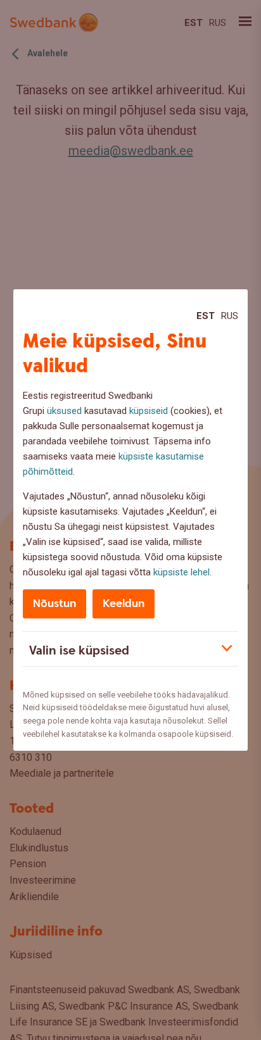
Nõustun (54, 603)
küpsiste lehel (181, 572)
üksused (64, 411)
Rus (229, 316)
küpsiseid (148, 411)
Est (205, 316)
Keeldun (123, 603)
